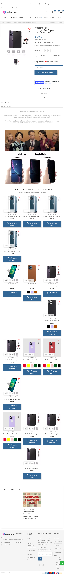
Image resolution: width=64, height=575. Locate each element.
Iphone (22, 18)
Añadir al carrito (47, 72)
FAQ (42, 4)
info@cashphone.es (19, 7)
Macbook (47, 18)
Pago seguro (31, 550)
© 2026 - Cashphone (6, 573)
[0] (61, 11)
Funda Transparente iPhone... (12, 216)
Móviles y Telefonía (35, 18)
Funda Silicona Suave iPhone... (32, 360)
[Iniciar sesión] (50, 12)
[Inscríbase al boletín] (40, 558)
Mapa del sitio (31, 557)
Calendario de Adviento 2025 (28, 510)
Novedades (19, 539)
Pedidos (56, 545)
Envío (29, 538)
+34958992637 (7, 542)
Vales (55, 555)
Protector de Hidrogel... (51, 286)
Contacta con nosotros (22, 4)
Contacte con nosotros (31, 553)
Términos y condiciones (31, 544)
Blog (47, 4)
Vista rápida (9, 211)
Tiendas (30, 560)
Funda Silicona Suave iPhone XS (52, 360)
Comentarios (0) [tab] (7, 106)
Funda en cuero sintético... (32, 286)
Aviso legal (30, 541)
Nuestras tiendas (7, 4)
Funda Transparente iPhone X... (32, 216)
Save (54, 18)
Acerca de (35, 4)
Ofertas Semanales (10, 18)
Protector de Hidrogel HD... (12, 286)
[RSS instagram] (43, 564)
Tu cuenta (57, 533)
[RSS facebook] (39, 564)
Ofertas (18, 537)
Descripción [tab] (5, 103)
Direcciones (57, 552)
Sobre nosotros (32, 548)
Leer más (25, 523)
